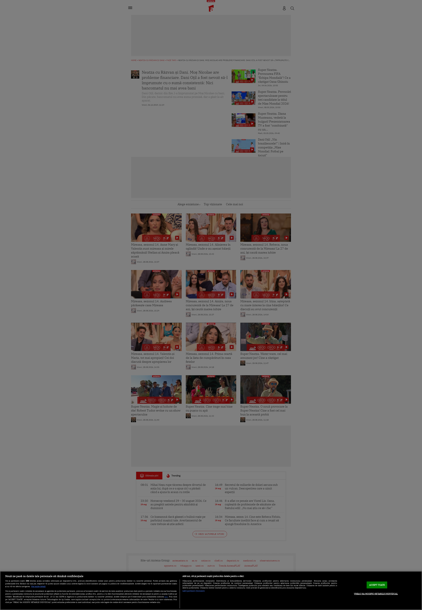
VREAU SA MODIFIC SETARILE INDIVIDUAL (376, 593)
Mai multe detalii (38, 586)
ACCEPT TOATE (377, 584)
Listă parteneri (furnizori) (193, 591)
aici (166, 596)
